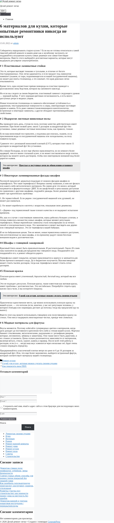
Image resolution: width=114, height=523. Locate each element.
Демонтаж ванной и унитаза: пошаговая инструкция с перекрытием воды (14, 503)
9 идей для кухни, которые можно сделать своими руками (29, 363)
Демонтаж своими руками (18, 433)
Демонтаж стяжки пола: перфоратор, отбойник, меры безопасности (14, 470)
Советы (9, 454)
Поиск (3, 423)
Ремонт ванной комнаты (17, 444)
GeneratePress (54, 521)
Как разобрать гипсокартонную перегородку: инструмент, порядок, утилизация (17, 485)
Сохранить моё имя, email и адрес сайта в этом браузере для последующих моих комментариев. (41, 407)
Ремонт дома (12, 446)
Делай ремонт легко (9, 6)
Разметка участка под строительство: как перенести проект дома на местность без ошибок (14, 495)
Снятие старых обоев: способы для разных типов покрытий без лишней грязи (16, 478)
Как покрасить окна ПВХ (14, 366)
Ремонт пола (12, 451)
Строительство (13, 456)
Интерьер (10, 439)
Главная (9, 19)
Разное (9, 441)
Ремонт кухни (9, 360)
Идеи (8, 436)
